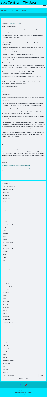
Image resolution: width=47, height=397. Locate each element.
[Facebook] (21, 385)
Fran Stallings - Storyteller (18, 2)
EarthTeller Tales (8, 14)
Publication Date (5, 19)
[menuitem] (23, 186)
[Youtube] (25, 385)
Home (2, 14)
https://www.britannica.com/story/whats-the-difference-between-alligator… (17, 168)
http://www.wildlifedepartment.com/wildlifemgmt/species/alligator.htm (16, 165)
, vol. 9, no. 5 (14, 23)
